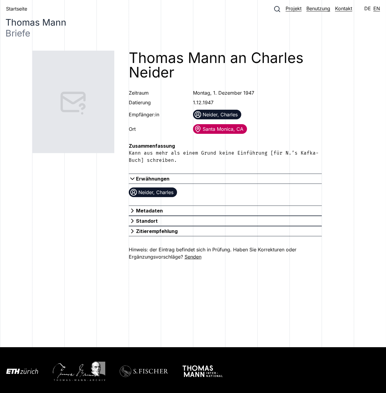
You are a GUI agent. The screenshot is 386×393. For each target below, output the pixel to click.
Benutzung (318, 8)
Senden (193, 257)
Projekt (294, 8)
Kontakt (343, 8)
